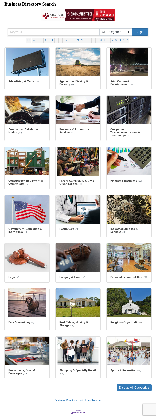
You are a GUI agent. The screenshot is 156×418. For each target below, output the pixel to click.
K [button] (70, 40)
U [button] (108, 40)
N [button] (82, 40)
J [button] (67, 40)
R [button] (97, 40)
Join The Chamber (90, 400)
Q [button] (93, 40)
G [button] (56, 40)
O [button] (86, 40)
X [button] (120, 40)
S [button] (101, 40)
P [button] (89, 40)
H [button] (60, 40)
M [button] (78, 40)
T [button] (104, 40)
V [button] (112, 40)
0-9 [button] (28, 40)
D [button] (45, 40)
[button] (134, 387)
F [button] (52, 40)
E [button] (49, 40)
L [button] (74, 40)
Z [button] (127, 40)
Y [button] (123, 40)
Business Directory (65, 400)
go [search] (141, 32)
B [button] (37, 40)
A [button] (34, 40)
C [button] (41, 40)
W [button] (116, 40)
